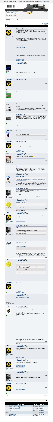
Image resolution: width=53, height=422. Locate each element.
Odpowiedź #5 (20, 114)
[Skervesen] (6, 123)
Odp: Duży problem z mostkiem (21, 62)
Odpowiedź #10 (20, 174)
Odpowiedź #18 (20, 295)
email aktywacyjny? (10, 12)
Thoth (8, 153)
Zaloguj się (11, 11)
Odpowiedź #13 (20, 213)
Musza (8, 199)
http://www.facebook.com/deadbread (20, 59)
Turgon (13, 408)
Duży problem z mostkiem (21, 27)
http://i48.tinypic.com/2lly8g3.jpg (20, 47)
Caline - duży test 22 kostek (13, 414)
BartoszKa (9, 242)
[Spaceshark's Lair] (6, 72)
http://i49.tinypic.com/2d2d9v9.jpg (20, 42)
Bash (13, 410)
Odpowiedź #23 (20, 384)
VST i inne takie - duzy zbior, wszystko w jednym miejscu (17, 405)
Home (7, 9)
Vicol (8, 306)
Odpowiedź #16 (20, 260)
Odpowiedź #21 (20, 360)
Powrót (4, 212)
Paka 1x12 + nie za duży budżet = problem (15, 407)
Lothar (8, 62)
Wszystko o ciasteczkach (46, 1)
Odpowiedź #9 (20, 166)
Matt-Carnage (9, 27)
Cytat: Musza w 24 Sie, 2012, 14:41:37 (20, 227)
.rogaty (8, 294)
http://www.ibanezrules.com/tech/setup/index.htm (22, 297)
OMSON (14, 415)
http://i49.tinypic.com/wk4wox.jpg (20, 45)
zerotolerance (9, 130)
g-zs (13, 406)
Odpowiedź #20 (20, 346)
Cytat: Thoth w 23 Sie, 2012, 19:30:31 (20, 176)
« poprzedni (43, 23)
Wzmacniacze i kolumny (17, 408)
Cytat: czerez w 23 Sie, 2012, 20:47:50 (20, 202)
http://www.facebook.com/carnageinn (20, 85)
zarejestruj (14, 11)
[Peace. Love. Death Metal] (6, 89)
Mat (42, 406)
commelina (9, 113)
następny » (46, 23)
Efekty (15, 415)
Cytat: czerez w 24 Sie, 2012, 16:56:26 (20, 262)
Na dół (4, 214)
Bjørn (8, 91)
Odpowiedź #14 (20, 225)
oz (42, 408)
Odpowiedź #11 (20, 188)
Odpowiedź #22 (20, 372)
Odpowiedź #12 (20, 200)
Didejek (19, 125)
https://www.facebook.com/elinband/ (20, 163)
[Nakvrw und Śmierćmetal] (6, 315)
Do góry (4, 210)
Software (19, 406)
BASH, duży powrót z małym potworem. (14, 409)
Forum (10, 9)
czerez (8, 371)
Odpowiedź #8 (20, 154)
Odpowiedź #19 (20, 307)
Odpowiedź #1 (20, 63)
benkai (8, 103)
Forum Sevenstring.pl (11, 6)
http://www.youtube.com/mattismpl (20, 60)
